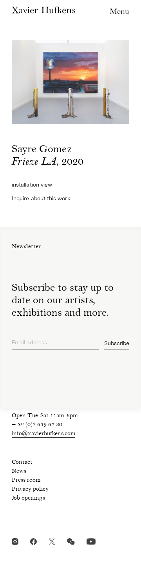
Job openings (28, 498)
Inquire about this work (41, 198)
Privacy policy (30, 489)
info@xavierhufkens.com (44, 434)
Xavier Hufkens (43, 10)
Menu (119, 12)
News (19, 471)
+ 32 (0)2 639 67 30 (37, 425)
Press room (26, 480)
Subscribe (116, 343)
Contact (22, 462)
